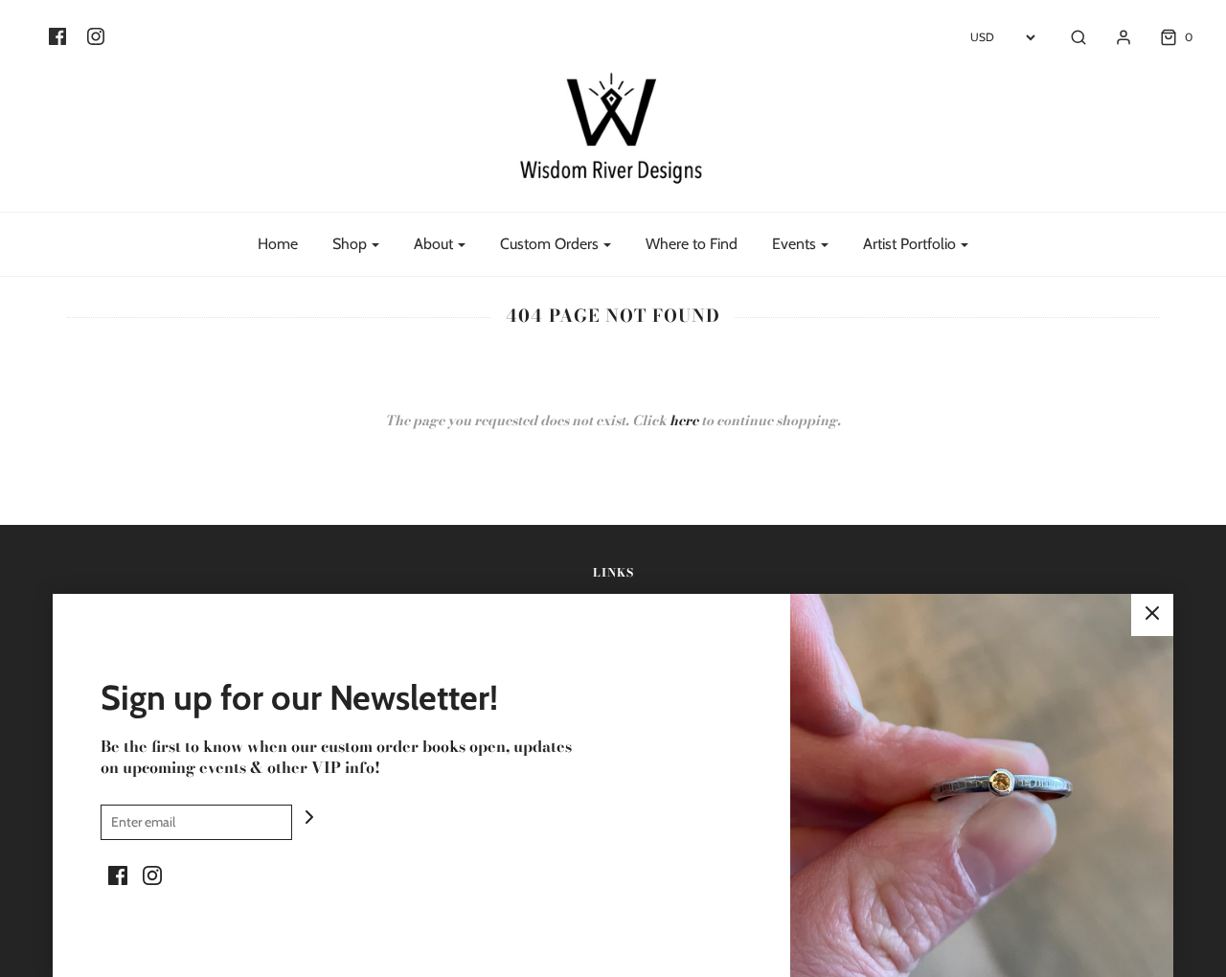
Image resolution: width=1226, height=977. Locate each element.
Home (278, 244)
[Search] (1069, 37)
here (684, 420)
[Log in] (1114, 37)
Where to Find (692, 244)
